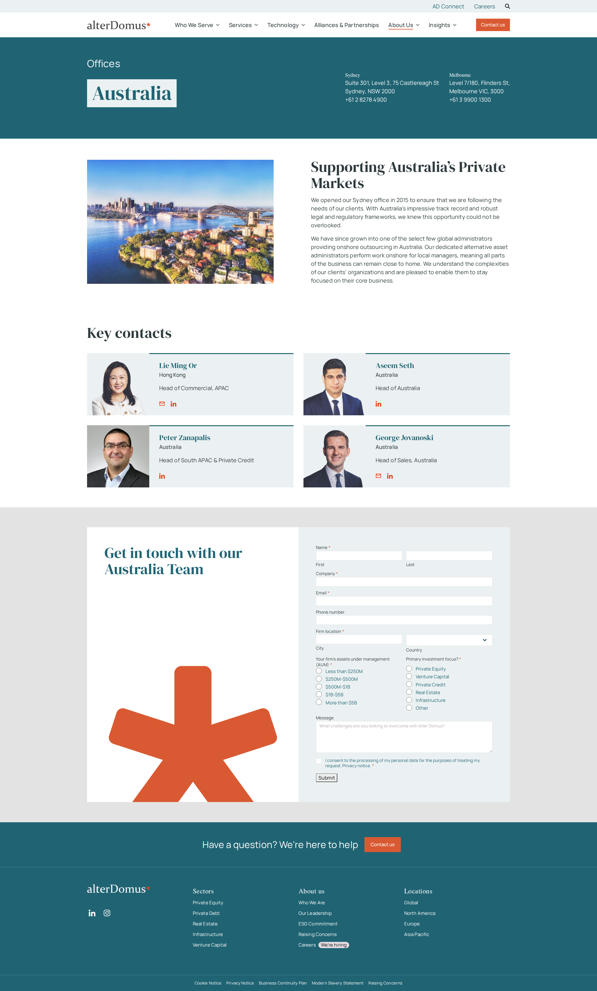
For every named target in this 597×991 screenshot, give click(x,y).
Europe (412, 923)
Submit (326, 777)
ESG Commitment (318, 923)
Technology (283, 25)
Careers (484, 6)
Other (422, 708)
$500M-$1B (338, 687)
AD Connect (448, 6)
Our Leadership (315, 913)
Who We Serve (194, 25)
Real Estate (428, 692)
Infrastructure (431, 700)
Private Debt (206, 913)
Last (410, 564)
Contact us (493, 24)
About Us (400, 25)
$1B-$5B (334, 694)
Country (414, 650)
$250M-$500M (342, 679)
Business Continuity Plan (283, 983)
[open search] (507, 6)
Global (411, 902)
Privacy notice (356, 765)
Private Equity (431, 669)
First (320, 564)
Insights (439, 25)
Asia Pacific (416, 934)
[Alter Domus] (118, 25)
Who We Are (311, 902)
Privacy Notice (240, 983)
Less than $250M (344, 671)
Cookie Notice (208, 983)
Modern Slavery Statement (337, 983)
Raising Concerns (317, 934)
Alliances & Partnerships (346, 25)
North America (419, 913)
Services (240, 25)
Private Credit (431, 684)
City (320, 648)
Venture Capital (432, 676)
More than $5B (341, 702)
